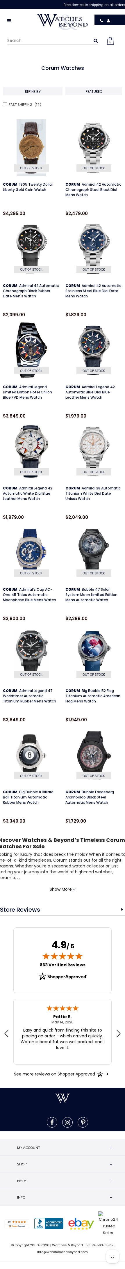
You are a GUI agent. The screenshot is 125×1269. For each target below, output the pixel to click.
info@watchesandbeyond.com (62, 1252)
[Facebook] (52, 1122)
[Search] (95, 40)
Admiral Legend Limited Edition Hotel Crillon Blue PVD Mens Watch (27, 392)
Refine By (33, 91)
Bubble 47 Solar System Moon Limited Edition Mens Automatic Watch (91, 594)
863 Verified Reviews (62, 965)
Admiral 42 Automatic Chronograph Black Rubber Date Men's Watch (31, 291)
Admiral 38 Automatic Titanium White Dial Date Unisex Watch (93, 493)
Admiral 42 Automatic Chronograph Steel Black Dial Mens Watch (93, 189)
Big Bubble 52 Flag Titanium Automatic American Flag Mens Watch (92, 696)
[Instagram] (67, 1122)
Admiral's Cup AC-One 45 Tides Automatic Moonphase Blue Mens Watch (29, 594)
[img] (62, 956)
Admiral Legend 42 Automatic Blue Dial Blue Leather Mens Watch (90, 392)
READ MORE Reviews (122, 910)
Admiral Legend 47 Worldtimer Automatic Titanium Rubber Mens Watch (29, 696)
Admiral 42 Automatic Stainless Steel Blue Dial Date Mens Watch (93, 291)
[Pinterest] (83, 1122)
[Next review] (118, 1034)
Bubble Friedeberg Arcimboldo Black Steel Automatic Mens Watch (89, 797)
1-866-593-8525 (99, 1245)
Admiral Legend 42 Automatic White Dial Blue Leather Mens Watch (27, 493)
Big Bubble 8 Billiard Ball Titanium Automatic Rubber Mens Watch (28, 797)
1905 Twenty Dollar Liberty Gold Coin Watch (28, 187)
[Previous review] (6, 1034)
